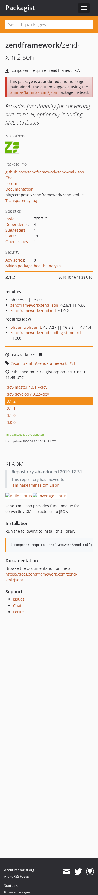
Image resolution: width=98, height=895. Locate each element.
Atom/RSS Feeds (16, 876)
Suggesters (15, 230)
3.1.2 (11, 401)
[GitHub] (90, 872)
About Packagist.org (19, 870)
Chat (9, 177)
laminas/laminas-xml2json (33, 92)
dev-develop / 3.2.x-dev (28, 394)
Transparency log (21, 200)
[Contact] (66, 872)
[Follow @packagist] (78, 872)
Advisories (14, 260)
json (16, 363)
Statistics (11, 885)
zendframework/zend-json (34, 305)
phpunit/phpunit (25, 327)
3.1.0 (11, 415)
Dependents (16, 224)
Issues (18, 599)
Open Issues (16, 241)
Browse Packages (17, 892)
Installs (12, 218)
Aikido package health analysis (33, 265)
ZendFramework (52, 363)
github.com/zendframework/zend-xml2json (44, 172)
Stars (10, 235)
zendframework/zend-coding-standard (45, 332)
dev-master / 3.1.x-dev (27, 387)
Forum (11, 183)
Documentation (19, 189)
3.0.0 (11, 422)
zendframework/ (33, 45)
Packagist (20, 7)
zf (73, 363)
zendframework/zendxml (33, 310)
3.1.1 (11, 408)
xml (29, 363)
